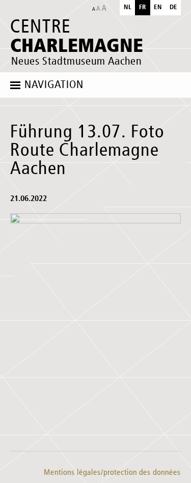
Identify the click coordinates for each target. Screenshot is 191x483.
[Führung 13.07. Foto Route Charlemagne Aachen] (95, 327)
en (158, 7)
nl (127, 7)
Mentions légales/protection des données (112, 473)
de (173, 7)
